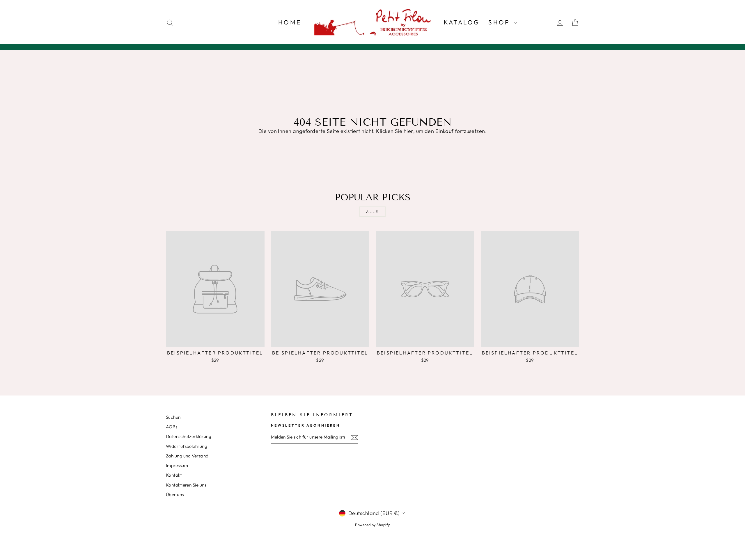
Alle (372, 211)
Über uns (175, 494)
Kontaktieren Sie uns (186, 485)
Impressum (177, 465)
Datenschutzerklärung (188, 436)
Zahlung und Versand (187, 456)
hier (408, 131)
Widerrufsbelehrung (186, 446)
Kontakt (174, 475)
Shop (500, 22)
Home (289, 22)
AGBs (172, 427)
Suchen (173, 417)
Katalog (462, 22)
